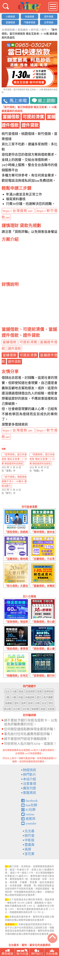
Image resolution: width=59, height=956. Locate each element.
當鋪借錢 (10, 22)
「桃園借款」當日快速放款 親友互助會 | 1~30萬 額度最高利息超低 (42, 459)
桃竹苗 (29, 835)
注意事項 (29, 783)
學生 (51, 703)
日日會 (16, 709)
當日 (39, 697)
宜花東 (29, 854)
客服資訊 (29, 793)
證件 (16, 703)
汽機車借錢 (29, 22)
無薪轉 (34, 709)
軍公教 (7, 709)
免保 (30, 703)
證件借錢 (48, 16)
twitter (30, 814)
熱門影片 (29, 774)
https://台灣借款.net (18, 211)
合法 (44, 703)
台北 (7, 691)
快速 (20, 697)
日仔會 (25, 709)
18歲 (14, 691)
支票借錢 (48, 22)
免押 (23, 703)
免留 (43, 709)
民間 (39, 691)
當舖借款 (10, 342)
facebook (32, 800)
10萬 (13, 697)
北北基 (29, 831)
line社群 (31, 805)
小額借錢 (10, 16)
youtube (31, 823)
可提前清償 (28, 342)
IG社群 (31, 809)
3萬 (7, 697)
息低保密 (30, 691)
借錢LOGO (29, 6)
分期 (37, 703)
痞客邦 (30, 819)
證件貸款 (14, 348)
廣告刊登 (29, 788)
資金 (21, 691)
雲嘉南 (29, 845)
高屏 (28, 849)
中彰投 (29, 840)
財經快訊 (29, 770)
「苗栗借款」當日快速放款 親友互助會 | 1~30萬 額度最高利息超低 (14, 459)
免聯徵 (8, 703)
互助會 (51, 709)
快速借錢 (29, 16)
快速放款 (29, 697)
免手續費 (48, 697)
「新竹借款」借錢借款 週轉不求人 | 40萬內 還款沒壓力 (14, 481)
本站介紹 (29, 779)
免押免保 (48, 691)
